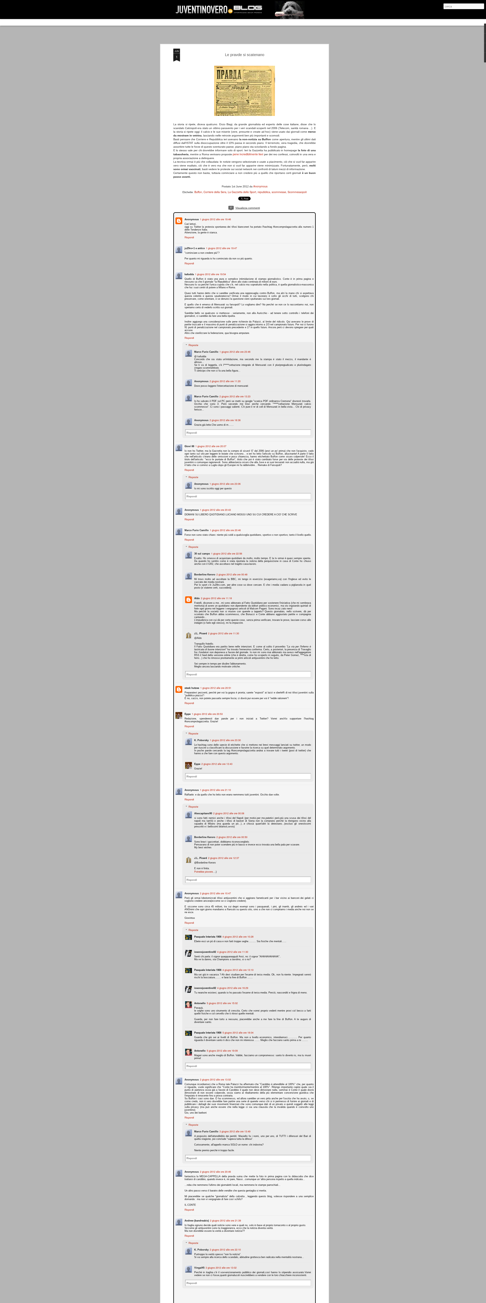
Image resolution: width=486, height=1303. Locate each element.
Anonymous (260, 186)
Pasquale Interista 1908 (207, 930)
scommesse (279, 192)
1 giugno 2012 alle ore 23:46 (234, 351)
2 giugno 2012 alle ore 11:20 (224, 378)
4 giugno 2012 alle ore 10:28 (237, 930)
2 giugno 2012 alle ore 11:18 (215, 595)
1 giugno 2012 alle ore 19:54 (210, 274)
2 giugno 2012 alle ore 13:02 (215, 1073)
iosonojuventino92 (205, 945)
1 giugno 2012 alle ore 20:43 (215, 506)
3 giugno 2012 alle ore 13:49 (234, 1125)
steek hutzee (191, 684)
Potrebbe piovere (203, 868)
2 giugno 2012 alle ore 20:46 (215, 1165)
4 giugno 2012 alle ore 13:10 (237, 964)
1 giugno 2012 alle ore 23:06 (224, 480)
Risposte (193, 344)
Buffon (198, 192)
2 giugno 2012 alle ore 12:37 (223, 854)
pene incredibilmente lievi (248, 154)
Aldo (196, 595)
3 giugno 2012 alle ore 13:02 (220, 1261)
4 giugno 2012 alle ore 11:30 (232, 945)
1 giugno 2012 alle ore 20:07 (210, 443)
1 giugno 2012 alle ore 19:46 (215, 219)
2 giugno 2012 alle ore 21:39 (225, 1214)
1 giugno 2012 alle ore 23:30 (224, 737)
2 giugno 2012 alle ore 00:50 (231, 834)
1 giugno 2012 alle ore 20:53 (206, 710)
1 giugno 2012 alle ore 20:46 (224, 527)
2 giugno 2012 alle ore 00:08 (228, 810)
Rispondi (189, 237)
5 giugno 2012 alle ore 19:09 (221, 1044)
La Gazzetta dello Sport (242, 192)
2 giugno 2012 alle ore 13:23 (234, 393)
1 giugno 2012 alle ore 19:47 (221, 248)
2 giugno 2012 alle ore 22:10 (224, 1243)
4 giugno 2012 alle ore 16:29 (232, 982)
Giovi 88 (189, 443)
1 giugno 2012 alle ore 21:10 (215, 786)
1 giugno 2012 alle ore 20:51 (215, 684)
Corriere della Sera (215, 192)
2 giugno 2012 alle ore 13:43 (216, 760)
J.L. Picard (200, 630)
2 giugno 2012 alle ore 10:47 (215, 890)
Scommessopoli (297, 192)
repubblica (264, 192)
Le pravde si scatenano (244, 55)
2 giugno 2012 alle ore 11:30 (223, 630)
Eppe (187, 710)
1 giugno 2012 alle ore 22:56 (226, 550)
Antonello (199, 997)
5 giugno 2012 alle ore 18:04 (237, 1026)
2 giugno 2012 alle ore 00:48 (231, 571)
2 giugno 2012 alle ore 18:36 (224, 417)
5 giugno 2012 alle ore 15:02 (221, 997)
